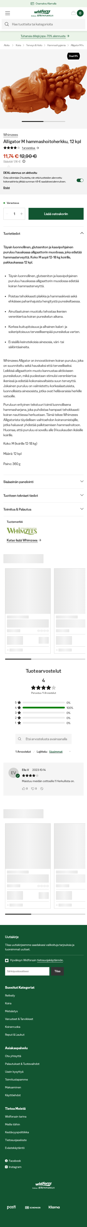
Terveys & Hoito (34, 45)
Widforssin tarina (15, 1116)
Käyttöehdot (13, 1095)
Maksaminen (13, 1087)
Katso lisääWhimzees (22, 540)
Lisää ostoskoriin (56, 214)
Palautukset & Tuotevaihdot (22, 1064)
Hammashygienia (56, 45)
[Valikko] (7, 13)
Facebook (15, 1161)
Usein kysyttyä (14, 1072)
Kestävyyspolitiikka (17, 1132)
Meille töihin (12, 1124)
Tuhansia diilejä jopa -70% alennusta (43, 36)
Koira (18, 45)
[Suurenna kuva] (43, 89)
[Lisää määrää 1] (21, 213)
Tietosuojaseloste (16, 1140)
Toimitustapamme (16, 1079)
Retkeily (10, 995)
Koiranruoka (12, 1027)
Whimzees (10, 134)
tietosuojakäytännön (50, 960)
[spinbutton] (14, 213)
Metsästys (11, 1011)
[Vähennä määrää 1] (7, 213)
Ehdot (6, 187)
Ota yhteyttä (13, 1056)
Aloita (7, 45)
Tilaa (57, 971)
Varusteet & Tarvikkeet (19, 1019)
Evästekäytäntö (14, 1148)
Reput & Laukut (14, 1035)
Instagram (15, 1167)
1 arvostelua (28, 147)
